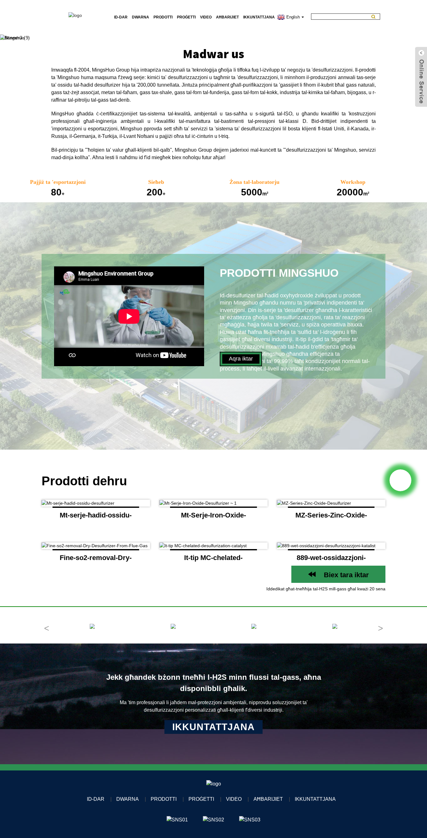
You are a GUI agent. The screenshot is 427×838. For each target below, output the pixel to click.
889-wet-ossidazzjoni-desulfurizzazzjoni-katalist (331, 560)
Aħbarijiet (227, 17)
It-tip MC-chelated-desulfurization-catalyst (213, 560)
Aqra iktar (241, 359)
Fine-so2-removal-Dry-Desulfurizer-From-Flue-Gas (95, 560)
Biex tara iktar (346, 575)
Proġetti (186, 17)
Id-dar (121, 17)
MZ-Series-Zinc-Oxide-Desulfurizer (331, 517)
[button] (23, 38)
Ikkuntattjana (259, 17)
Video (206, 17)
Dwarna (140, 17)
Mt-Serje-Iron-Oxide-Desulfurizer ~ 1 (213, 517)
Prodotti (163, 17)
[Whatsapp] (400, 480)
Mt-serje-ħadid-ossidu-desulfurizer (96, 517)
